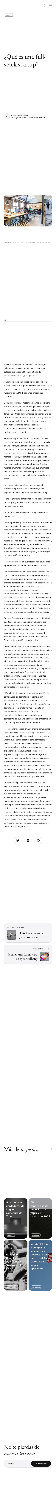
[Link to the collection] (47, 1149)
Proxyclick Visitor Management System (27, 242)
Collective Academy (19, 115)
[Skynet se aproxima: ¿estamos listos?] (28, 932)
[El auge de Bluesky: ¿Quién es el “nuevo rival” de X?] (15, 1265)
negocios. (9, 15)
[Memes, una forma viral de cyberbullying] (28, 954)
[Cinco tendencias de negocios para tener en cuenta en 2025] (40, 1218)
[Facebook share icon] (28, 840)
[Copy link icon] (38, 840)
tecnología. (11, 1287)
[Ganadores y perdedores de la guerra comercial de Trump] (15, 1218)
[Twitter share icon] (17, 840)
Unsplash (47, 242)
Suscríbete (41, 1463)
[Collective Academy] (7, 116)
